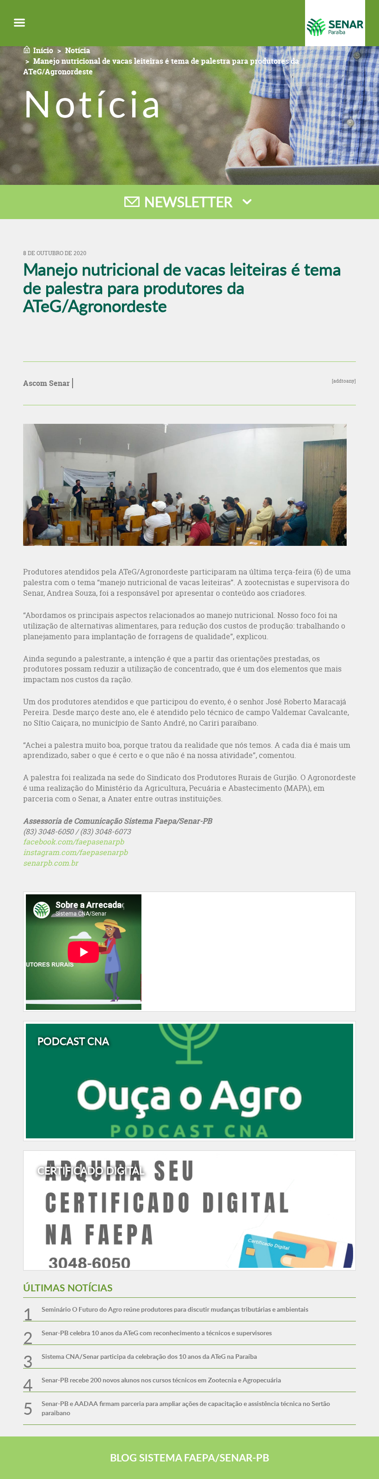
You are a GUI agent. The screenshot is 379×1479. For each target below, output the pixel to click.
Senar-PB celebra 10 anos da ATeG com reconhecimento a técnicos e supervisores (157, 1332)
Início (43, 50)
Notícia (77, 50)
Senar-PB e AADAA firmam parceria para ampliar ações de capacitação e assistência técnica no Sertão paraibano (186, 1408)
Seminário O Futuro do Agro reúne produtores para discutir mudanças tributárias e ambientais (175, 1309)
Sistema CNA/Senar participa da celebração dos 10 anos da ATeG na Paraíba (149, 1356)
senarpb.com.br (50, 863)
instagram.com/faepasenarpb (75, 852)
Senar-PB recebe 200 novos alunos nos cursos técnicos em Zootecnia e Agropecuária (161, 1379)
